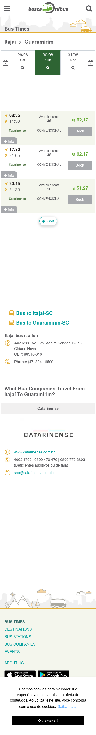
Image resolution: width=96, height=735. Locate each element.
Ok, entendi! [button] (48, 720)
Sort (50, 221)
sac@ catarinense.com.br (34, 472)
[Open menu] (7, 8)
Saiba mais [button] (67, 707)
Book (79, 131)
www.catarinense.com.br (34, 452)
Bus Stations (17, 636)
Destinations (18, 629)
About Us (14, 662)
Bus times (14, 621)
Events (12, 651)
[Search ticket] (89, 8)
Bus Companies (20, 644)
